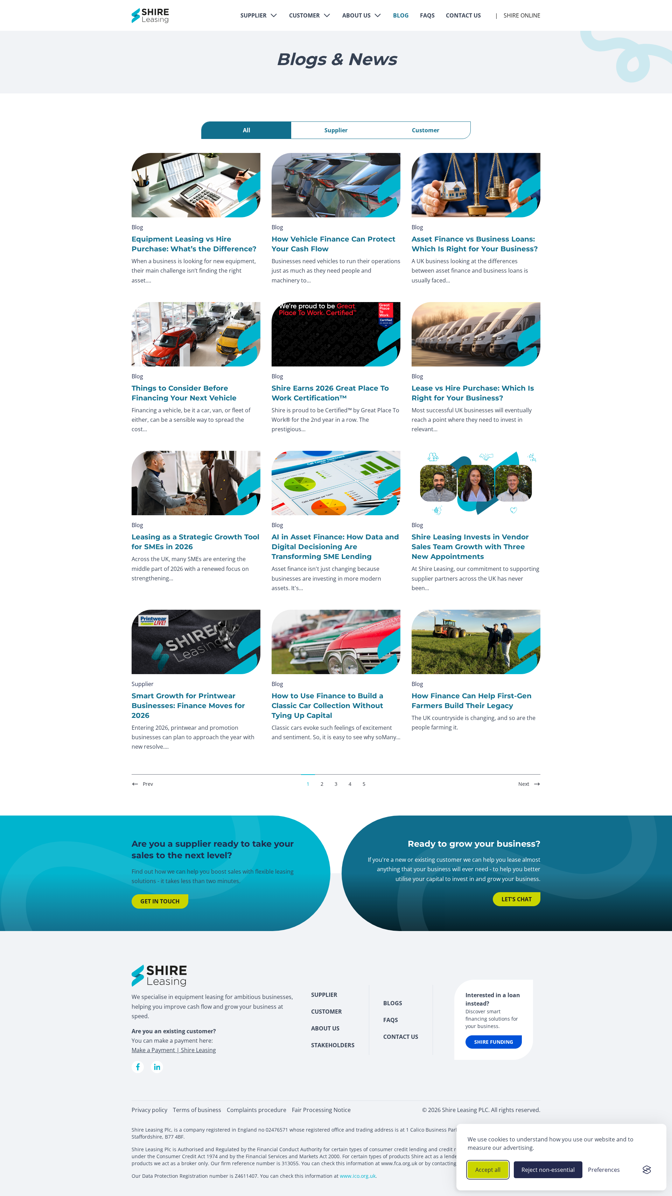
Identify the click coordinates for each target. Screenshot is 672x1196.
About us (356, 15)
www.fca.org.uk (399, 1163)
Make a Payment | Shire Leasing (174, 1050)
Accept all (487, 1170)
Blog (401, 15)
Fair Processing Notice (321, 1110)
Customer (304, 15)
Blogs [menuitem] (392, 1003)
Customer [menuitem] (326, 1011)
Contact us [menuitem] (400, 1037)
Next (523, 784)
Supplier (253, 15)
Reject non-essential (548, 1170)
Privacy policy (149, 1110)
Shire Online (522, 15)
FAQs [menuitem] (390, 1020)
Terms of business (197, 1110)
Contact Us (463, 15)
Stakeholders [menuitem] (333, 1045)
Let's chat (517, 899)
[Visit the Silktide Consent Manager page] (646, 1169)
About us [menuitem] (325, 1028)
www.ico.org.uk (358, 1176)
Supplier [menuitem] (324, 995)
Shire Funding (493, 1041)
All (246, 130)
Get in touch (160, 901)
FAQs (427, 15)
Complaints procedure (256, 1110)
